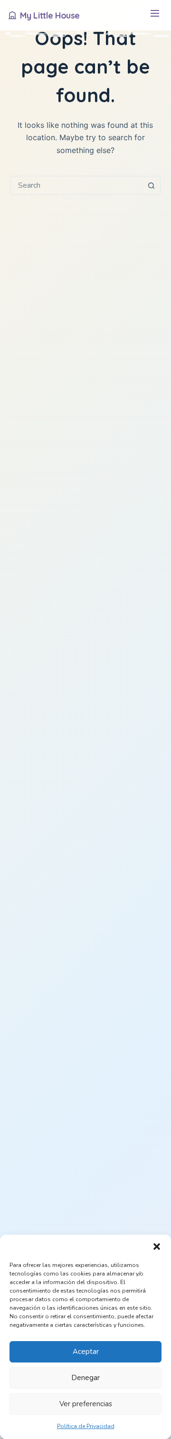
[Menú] (154, 15)
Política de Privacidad (85, 1426)
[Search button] (151, 185)
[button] (157, 1246)
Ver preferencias (85, 1404)
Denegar (85, 1377)
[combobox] (76, 185)
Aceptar (86, 1351)
